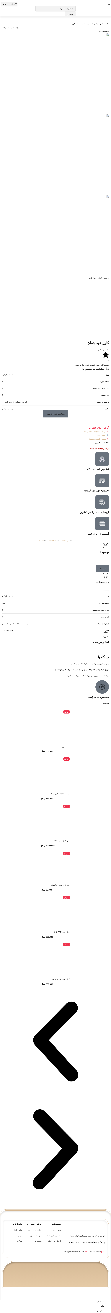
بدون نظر (102, 349)
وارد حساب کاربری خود (81, 676)
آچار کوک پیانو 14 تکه (61, 841)
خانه (107, 24)
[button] (55, 413)
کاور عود (75, 24)
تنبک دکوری (65, 746)
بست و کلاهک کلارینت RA (60, 794)
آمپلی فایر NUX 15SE (61, 979)
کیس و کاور (86, 24)
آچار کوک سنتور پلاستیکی (60, 885)
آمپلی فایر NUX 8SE (61, 932)
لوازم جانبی (98, 24)
